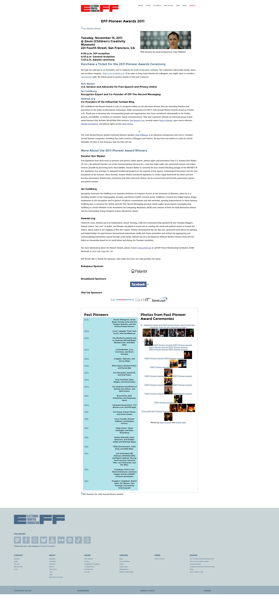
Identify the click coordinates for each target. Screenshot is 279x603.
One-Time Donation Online (199, 561)
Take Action (168, 5)
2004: (86, 373)
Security (17, 564)
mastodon (17, 540)
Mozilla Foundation (89, 124)
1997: (86, 428)
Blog (121, 559)
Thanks (207, 591)
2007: (86, 350)
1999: (86, 412)
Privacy (86, 561)
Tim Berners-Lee (137, 120)
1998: (86, 419)
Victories (52, 564)
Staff (50, 574)
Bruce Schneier (165, 120)
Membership (18, 566)
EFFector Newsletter (126, 572)
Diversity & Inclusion (56, 577)
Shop (185, 5)
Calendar (52, 559)
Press (16, 569)
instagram (34, 540)
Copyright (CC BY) (22, 591)
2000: (86, 405)
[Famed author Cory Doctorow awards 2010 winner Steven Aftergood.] (155, 336)
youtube (52, 540)
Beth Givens (127, 124)
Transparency (89, 566)
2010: (86, 320)
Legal (16, 561)
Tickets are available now (113, 73)
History (51, 566)
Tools (178, 5)
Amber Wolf (180, 423)
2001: (86, 396)
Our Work (157, 5)
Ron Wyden (88, 83)
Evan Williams (141, 135)
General (16, 559)
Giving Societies (195, 564)
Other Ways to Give (196, 572)
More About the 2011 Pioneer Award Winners (114, 150)
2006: (86, 359)
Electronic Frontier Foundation (99, 9)
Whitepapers (123, 569)
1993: (86, 470)
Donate (192, 5)
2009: (86, 331)
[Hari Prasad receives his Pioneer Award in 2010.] (164, 336)
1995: (86, 447)
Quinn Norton (165, 423)
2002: (86, 387)
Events (121, 564)
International (88, 569)
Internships (53, 569)
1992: (86, 481)
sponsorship (86, 77)
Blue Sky (43, 540)
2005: (86, 366)
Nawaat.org (88, 98)
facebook (26, 540)
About (140, 5)
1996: (86, 437)
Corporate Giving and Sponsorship (202, 566)
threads (87, 540)
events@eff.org (144, 248)
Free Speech (88, 559)
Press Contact (160, 559)
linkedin (69, 540)
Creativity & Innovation (92, 564)
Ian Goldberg (89, 91)
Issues (148, 5)
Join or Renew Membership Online (202, 559)
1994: (86, 453)
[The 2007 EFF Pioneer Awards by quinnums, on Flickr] (178, 403)
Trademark (83, 591)
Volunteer (52, 561)
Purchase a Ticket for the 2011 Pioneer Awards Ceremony (123, 64)
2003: (86, 380)
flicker (61, 540)
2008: (86, 338)
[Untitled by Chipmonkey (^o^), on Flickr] (172, 336)
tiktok (78, 540)
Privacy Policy (147, 591)
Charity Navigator (47, 546)
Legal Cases (123, 566)
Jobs (51, 572)
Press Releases (124, 561)
